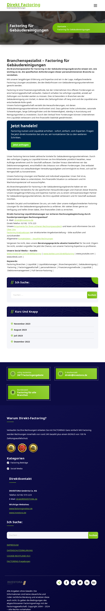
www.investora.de (17, 512)
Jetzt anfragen (21, 144)
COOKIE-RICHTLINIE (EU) (18, 555)
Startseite (61, 26)
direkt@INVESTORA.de (26, 499)
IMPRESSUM (13, 544)
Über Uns (11, 229)
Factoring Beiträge (19, 462)
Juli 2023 (18, 335)
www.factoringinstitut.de (20, 508)
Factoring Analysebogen (18, 232)
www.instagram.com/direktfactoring (24, 253)
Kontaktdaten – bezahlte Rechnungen (35, 238)
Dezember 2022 (22, 341)
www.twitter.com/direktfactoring (58, 253)
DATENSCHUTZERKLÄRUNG (20, 550)
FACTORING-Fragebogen (18, 561)
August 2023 (20, 329)
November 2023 (22, 323)
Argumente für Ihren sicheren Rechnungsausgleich (38, 226)
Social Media (16, 468)
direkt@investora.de (23, 220)
